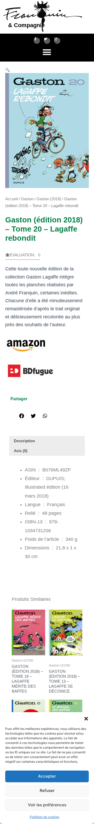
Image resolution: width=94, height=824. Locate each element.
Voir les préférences (47, 804)
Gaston (27, 199)
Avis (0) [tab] (20, 451)
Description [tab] (24, 441)
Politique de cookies (44, 817)
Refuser (47, 790)
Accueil (11, 199)
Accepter (47, 776)
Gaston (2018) (49, 199)
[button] (86, 718)
